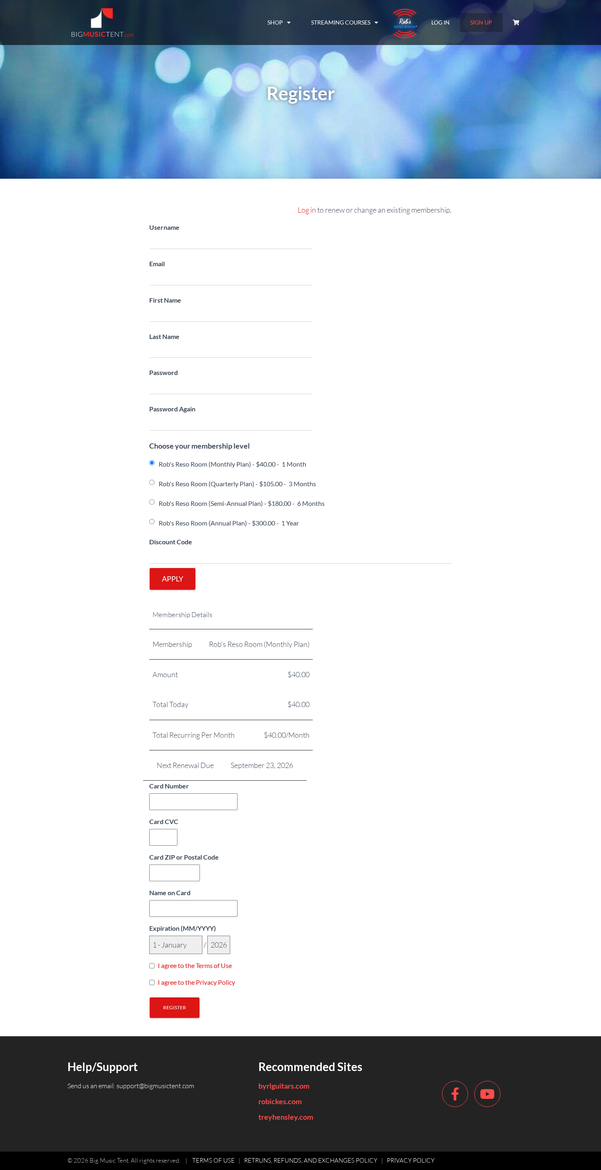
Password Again (172, 409)
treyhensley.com (285, 1116)
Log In (440, 22)
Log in (307, 209)
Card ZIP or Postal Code (184, 857)
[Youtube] (487, 1094)
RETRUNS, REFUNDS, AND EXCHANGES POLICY (310, 1160)
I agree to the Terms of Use (195, 965)
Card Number (169, 786)
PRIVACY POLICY (411, 1160)
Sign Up (481, 22)
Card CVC (163, 821)
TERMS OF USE (213, 1160)
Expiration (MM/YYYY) (182, 928)
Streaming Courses (340, 22)
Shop (275, 22)
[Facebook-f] (455, 1094)
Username (164, 227)
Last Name (164, 336)
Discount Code (170, 542)
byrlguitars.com (283, 1085)
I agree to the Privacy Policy (196, 982)
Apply (172, 578)
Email (157, 263)
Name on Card (170, 892)
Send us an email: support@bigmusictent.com (130, 1086)
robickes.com (280, 1101)
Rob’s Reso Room (404, 22)
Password (163, 372)
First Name (165, 300)
